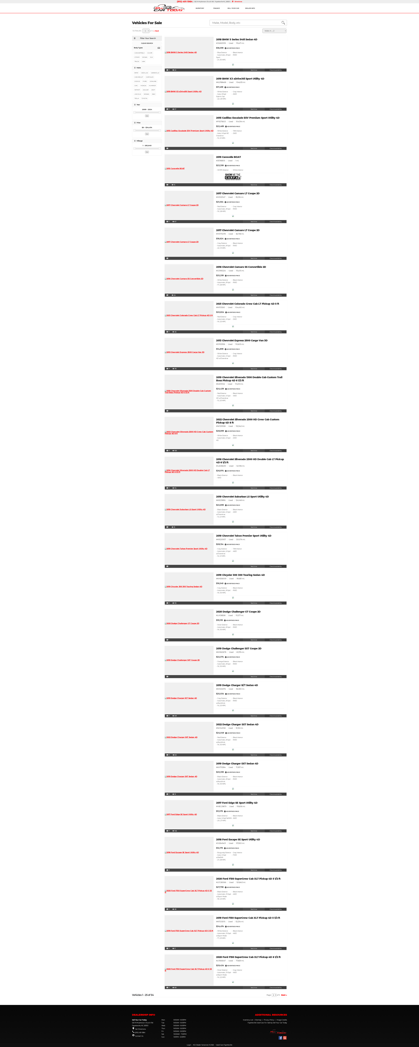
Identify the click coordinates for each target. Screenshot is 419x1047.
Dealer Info (250, 8)
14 (168, 755)
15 (168, 109)
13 (168, 332)
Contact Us (139, 1036)
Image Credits (282, 1020)
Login (189, 1045)
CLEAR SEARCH (147, 43)
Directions (237, 2)
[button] (225, 48)
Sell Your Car (233, 8)
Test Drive (254, 70)
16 (168, 369)
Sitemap (258, 1020)
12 (168, 70)
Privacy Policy (269, 1020)
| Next (156, 31)
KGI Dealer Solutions (200, 1045)
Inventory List (248, 1020)
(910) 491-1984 (184, 1)
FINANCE (216, 8)
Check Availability (276, 70)
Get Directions (140, 1029)
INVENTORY (200, 8)
